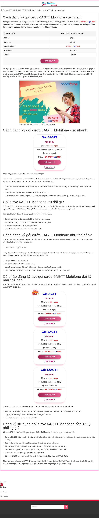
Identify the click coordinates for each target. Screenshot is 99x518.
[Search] (66, 507)
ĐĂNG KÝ (48, 61)
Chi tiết (48, 167)
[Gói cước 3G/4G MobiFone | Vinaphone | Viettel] (49, 3)
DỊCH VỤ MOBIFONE (18, 10)
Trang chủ (6, 10)
